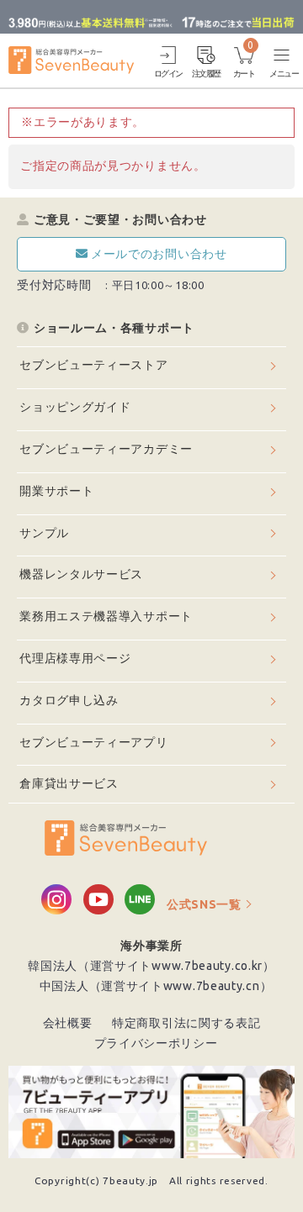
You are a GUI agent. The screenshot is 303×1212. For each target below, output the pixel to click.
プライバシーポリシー (156, 1043)
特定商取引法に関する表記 (186, 1023)
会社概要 (68, 1023)
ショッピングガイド (74, 407)
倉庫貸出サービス (69, 783)
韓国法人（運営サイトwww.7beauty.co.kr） (151, 965)
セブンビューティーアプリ (93, 742)
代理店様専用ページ (74, 658)
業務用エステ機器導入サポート (106, 616)
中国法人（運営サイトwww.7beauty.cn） (156, 986)
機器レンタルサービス (81, 574)
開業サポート (56, 491)
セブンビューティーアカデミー (106, 449)
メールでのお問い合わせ (159, 254)
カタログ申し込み (69, 700)
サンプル (44, 533)
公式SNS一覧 (204, 904)
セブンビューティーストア (93, 365)
